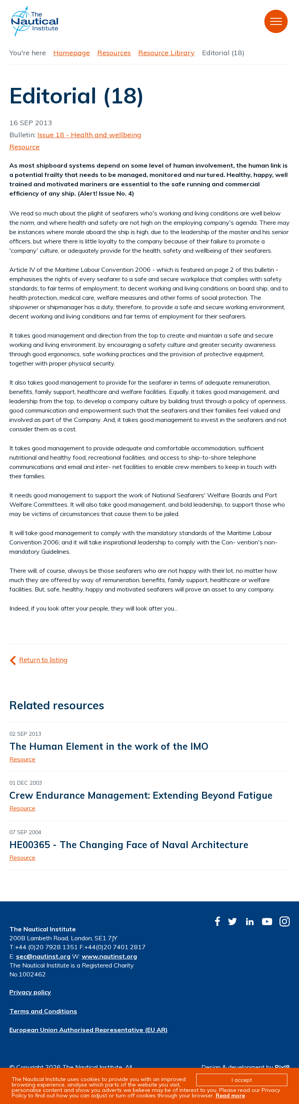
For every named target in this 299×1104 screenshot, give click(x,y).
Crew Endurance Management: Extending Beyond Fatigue (141, 795)
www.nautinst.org (109, 956)
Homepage (71, 52)
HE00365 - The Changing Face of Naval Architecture (128, 844)
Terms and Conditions (43, 1011)
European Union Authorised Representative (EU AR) (88, 1030)
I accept (242, 1079)
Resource (24, 146)
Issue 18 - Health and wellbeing (89, 134)
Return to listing (43, 660)
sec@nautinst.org (43, 956)
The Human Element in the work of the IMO (108, 746)
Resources (114, 52)
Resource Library (166, 52)
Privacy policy (30, 992)
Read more (230, 1095)
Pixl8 (282, 1067)
